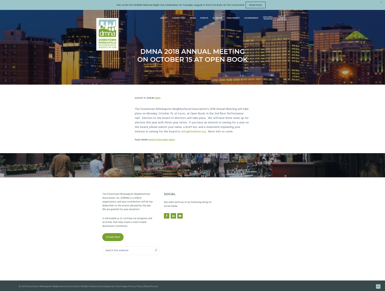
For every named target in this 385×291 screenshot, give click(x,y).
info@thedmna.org (193, 131)
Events (152, 140)
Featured (162, 140)
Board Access (151, 286)
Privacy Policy (136, 286)
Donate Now (113, 237)
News (172, 140)
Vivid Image (121, 286)
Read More (255, 4)
